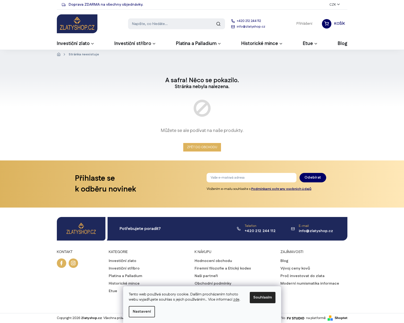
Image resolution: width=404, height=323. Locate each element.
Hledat (218, 24)
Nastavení (142, 311)
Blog (284, 261)
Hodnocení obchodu (213, 261)
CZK (332, 4)
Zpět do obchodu (202, 147)
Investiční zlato (122, 261)
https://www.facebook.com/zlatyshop (61, 263)
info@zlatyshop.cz (316, 231)
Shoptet (341, 318)
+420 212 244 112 (260, 231)
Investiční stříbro (124, 268)
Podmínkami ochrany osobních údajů (281, 189)
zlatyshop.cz (73, 263)
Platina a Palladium (125, 276)
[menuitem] (76, 45)
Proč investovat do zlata (302, 276)
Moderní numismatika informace (309, 283)
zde (236, 299)
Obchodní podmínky (213, 283)
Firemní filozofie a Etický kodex (223, 268)
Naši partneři (206, 276)
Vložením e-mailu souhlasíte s (259, 189)
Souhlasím (262, 297)
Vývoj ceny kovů (295, 268)
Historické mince (124, 283)
